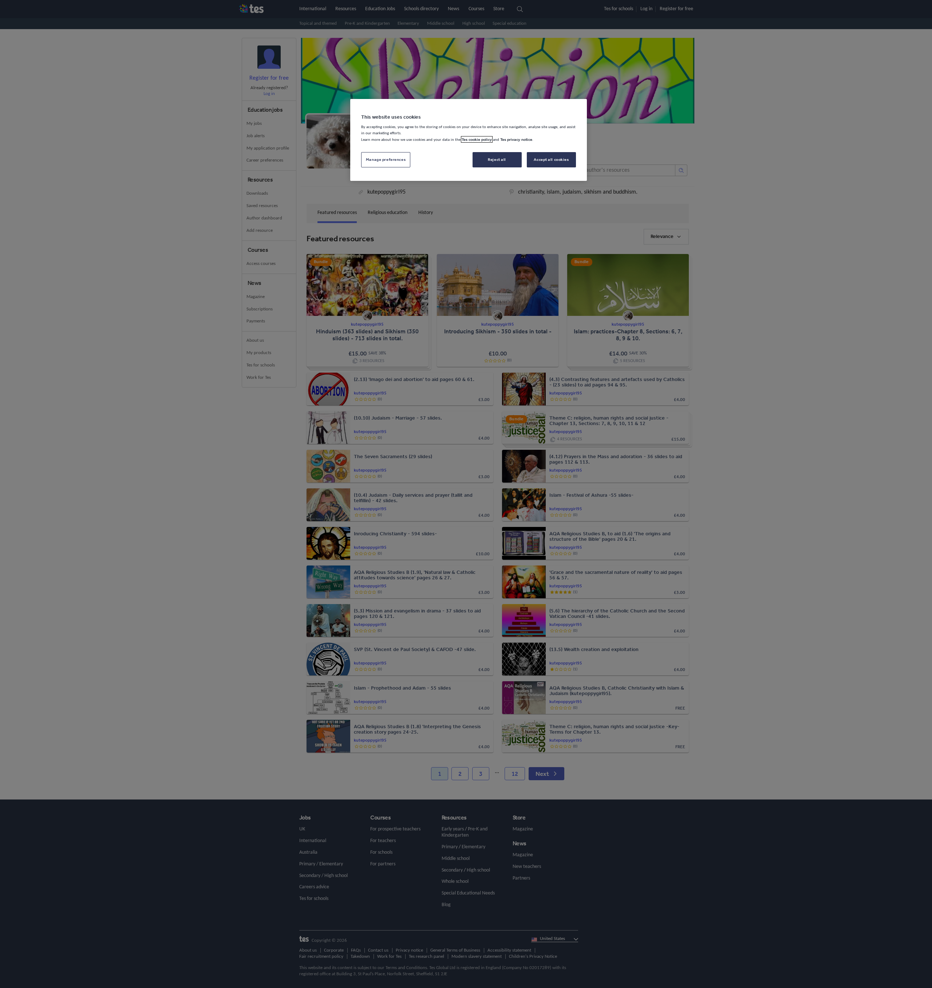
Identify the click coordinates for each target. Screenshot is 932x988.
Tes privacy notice (516, 139)
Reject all (497, 159)
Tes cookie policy (477, 139)
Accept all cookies (551, 159)
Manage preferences (386, 159)
